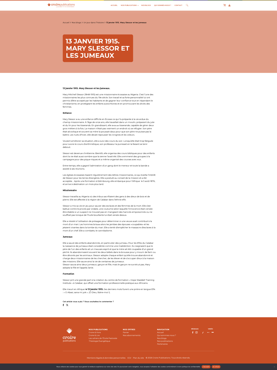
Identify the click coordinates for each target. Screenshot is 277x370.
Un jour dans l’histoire (94, 22)
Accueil (114, 5)
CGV (129, 358)
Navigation (163, 329)
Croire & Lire (94, 335)
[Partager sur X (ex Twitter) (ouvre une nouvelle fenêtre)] (67, 305)
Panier (126, 332)
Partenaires (162, 344)
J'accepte (206, 367)
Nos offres (129, 329)
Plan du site (138, 358)
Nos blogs (146, 5)
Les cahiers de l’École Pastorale (103, 338)
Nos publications (129, 5)
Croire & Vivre (95, 332)
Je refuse (216, 367)
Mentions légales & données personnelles (106, 358)
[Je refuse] (274, 367)
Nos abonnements (131, 335)
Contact (178, 5)
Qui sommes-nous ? (162, 5)
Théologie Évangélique (99, 341)
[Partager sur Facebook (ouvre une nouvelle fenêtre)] (63, 305)
